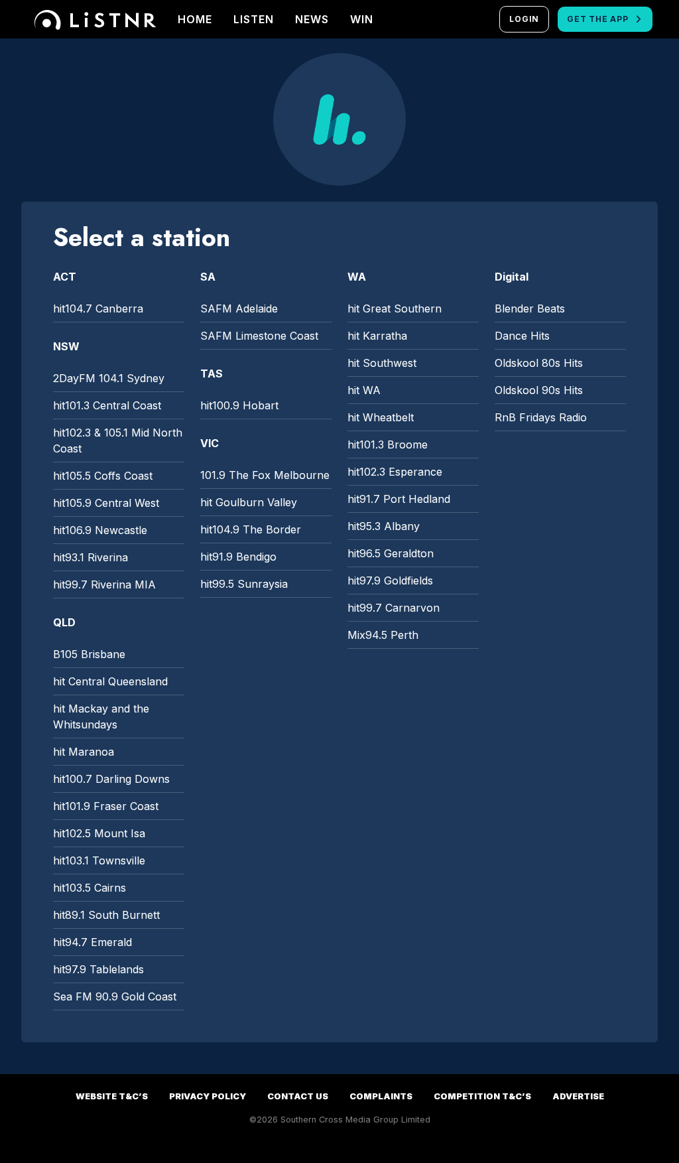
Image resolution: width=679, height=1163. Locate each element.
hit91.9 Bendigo (238, 556)
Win (361, 19)
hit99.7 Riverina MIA (104, 584)
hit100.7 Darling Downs (111, 779)
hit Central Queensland (110, 681)
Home (195, 19)
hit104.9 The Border (250, 529)
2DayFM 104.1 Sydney (108, 378)
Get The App (597, 19)
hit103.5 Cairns (89, 887)
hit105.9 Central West (106, 503)
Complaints (380, 1096)
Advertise (578, 1096)
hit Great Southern (394, 308)
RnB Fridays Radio (541, 417)
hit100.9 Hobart (239, 405)
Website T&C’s (112, 1096)
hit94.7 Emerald (92, 942)
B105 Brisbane (89, 654)
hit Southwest (381, 363)
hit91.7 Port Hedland (398, 499)
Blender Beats (530, 308)
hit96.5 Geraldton (390, 553)
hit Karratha (377, 335)
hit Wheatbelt (380, 417)
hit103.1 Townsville (99, 860)
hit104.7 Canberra (98, 308)
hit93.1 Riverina (90, 557)
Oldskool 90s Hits (539, 390)
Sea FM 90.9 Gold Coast (114, 996)
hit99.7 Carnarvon (393, 607)
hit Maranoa (83, 751)
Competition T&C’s (482, 1096)
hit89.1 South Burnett (106, 915)
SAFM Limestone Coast (259, 335)
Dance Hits (522, 335)
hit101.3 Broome (387, 444)
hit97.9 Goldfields (390, 580)
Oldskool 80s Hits (539, 363)
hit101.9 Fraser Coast (105, 806)
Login (524, 19)
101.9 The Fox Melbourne (265, 475)
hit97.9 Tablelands (98, 969)
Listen (253, 19)
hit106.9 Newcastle (100, 530)
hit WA (364, 390)
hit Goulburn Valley (248, 502)
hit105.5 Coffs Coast (103, 475)
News (312, 19)
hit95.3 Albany (383, 526)
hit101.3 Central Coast (107, 405)
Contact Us (297, 1096)
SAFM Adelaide (239, 308)
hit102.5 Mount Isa (99, 833)
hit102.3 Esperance (394, 471)
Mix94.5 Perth (382, 635)
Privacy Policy (207, 1096)
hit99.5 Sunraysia (244, 583)
